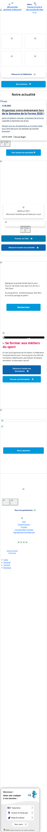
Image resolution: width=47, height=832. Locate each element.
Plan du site (12, 553)
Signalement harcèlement (24, 532)
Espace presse (24, 524)
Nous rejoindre (23, 450)
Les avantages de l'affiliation (23, 459)
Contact (24, 527)
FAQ (24, 522)
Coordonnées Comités (24, 530)
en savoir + (25, 222)
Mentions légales (12, 551)
